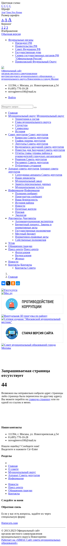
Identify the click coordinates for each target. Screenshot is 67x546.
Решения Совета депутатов (31, 159)
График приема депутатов (30, 140)
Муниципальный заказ (28, 181)
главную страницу (40, 399)
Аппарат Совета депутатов (24, 475)
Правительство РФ (26, 46)
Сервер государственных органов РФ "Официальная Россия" (37, 57)
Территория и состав (27, 119)
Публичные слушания (28, 165)
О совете (13, 469)
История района (24, 202)
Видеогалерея (23, 255)
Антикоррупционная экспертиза (34, 221)
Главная (13, 112)
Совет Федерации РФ (28, 49)
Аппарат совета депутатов (23, 168)
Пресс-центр (15, 249)
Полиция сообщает (26, 193)
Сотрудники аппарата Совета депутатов (38, 174)
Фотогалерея (22, 252)
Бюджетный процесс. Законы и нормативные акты (33, 226)
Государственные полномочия (33, 230)
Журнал (19, 258)
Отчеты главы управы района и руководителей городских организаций (38, 155)
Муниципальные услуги (29, 187)
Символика (22, 128)
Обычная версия (11, 34)
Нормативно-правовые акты (31, 236)
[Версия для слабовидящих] (4, 103)
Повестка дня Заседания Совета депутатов (40, 150)
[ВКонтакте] (3, 283)
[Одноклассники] (13, 283)
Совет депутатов (18, 134)
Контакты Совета (25, 267)
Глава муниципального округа (33, 122)
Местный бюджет (25, 233)
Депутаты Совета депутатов (31, 143)
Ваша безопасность (26, 199)
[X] (8, 283)
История (20, 131)
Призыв (19, 212)
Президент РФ (23, 43)
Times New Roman (14, 12)
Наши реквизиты (25, 177)
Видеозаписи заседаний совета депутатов (39, 146)
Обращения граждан (20, 246)
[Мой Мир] (18, 283)
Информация (16, 190)
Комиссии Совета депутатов (31, 137)
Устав (11, 243)
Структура (21, 125)
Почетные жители (25, 208)
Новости (20, 205)
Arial (3, 12)
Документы (15, 218)
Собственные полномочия (30, 239)
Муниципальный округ (22, 115)
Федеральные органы (20, 39)
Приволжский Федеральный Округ (36, 61)
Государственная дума (28, 52)
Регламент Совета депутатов (32, 162)
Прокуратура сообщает (28, 196)
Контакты (14, 264)
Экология (20, 215)
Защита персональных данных (33, 184)
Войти (12, 97)
